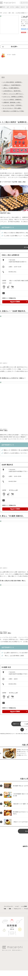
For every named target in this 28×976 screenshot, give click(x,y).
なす (8, 7)
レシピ (17, 906)
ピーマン (12, 7)
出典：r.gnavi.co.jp (3, 169)
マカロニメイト (17, 908)
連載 (10, 908)
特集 (5, 908)
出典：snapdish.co (3, 363)
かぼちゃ (17, 7)
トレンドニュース (8, 906)
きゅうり (23, 7)
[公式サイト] (3, 293)
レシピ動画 (24, 906)
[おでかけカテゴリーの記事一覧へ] (23, 32)
